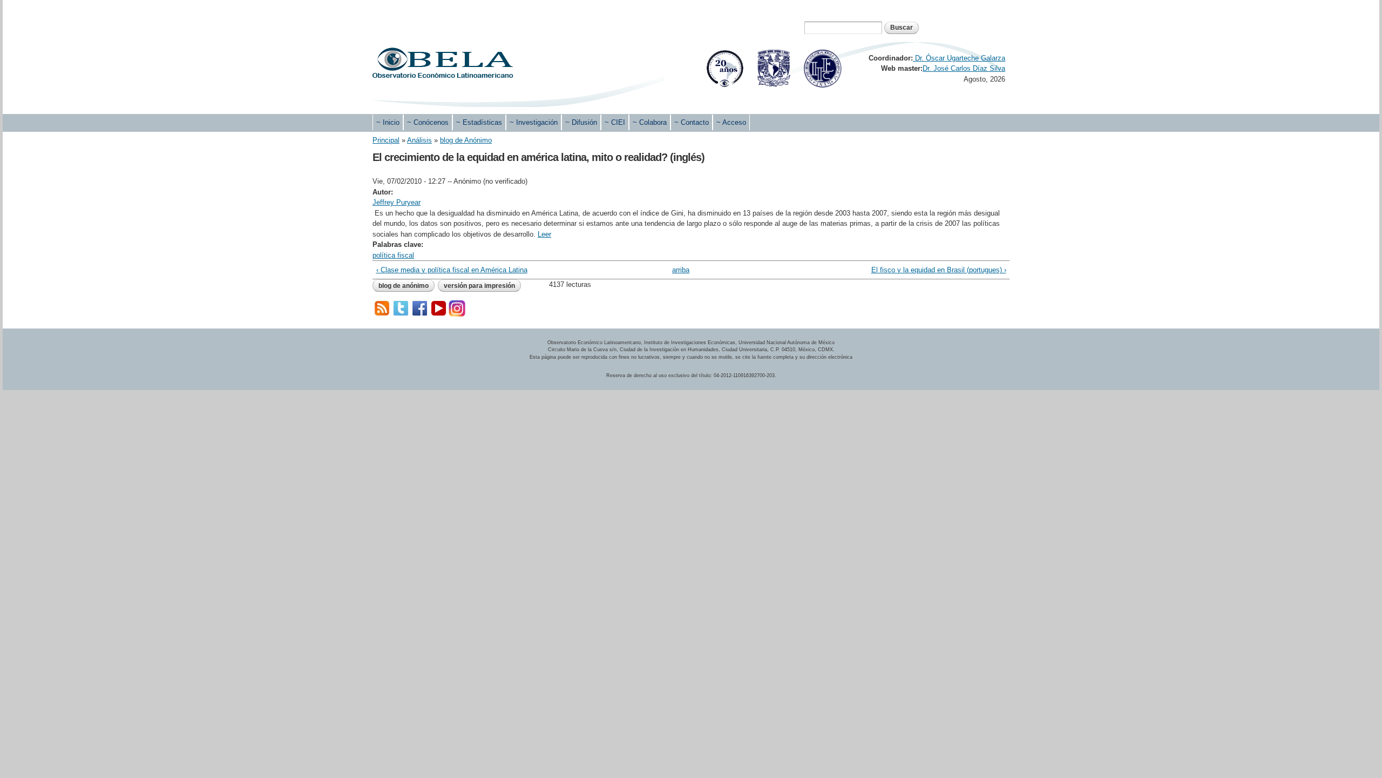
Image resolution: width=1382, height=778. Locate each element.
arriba (680, 270)
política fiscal (393, 255)
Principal (385, 140)
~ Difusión (581, 122)
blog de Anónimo (466, 140)
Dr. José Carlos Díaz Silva (964, 68)
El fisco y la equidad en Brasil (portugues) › (938, 270)
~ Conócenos (428, 122)
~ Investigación (534, 122)
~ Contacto (691, 122)
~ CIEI (615, 122)
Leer (544, 234)
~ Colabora (650, 122)
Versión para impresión (479, 286)
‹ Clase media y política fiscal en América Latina (451, 270)
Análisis (419, 140)
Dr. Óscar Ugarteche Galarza (959, 58)
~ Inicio (387, 122)
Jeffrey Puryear (396, 202)
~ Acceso (731, 122)
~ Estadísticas (479, 122)
